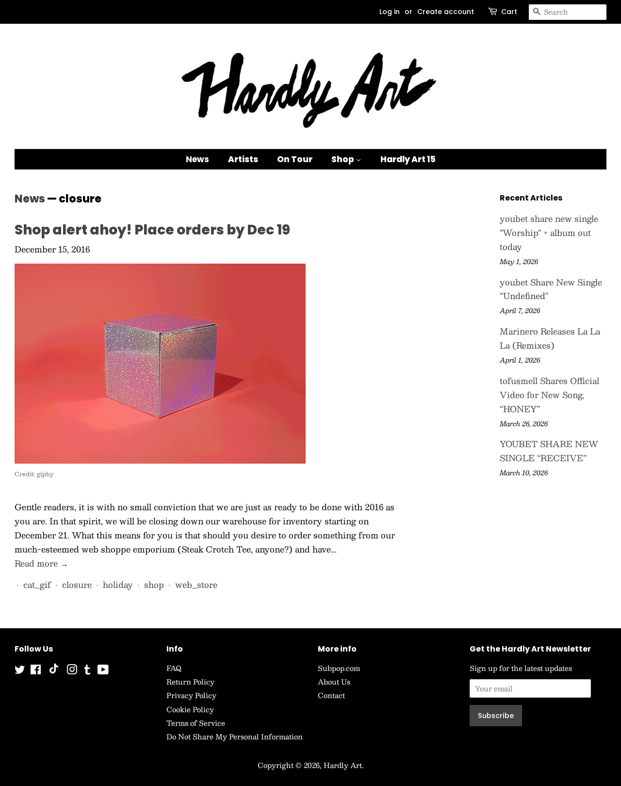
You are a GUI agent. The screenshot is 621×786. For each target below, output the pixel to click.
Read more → (41, 563)
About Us (334, 681)
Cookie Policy (190, 709)
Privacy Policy (191, 695)
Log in (389, 12)
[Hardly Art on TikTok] (54, 671)
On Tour (294, 159)
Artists (243, 159)
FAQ (173, 668)
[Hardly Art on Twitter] (20, 671)
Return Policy (190, 681)
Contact (331, 695)
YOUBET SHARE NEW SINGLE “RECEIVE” (549, 451)
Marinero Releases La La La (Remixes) (550, 338)
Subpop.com (339, 668)
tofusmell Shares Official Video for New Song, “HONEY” (549, 395)
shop (154, 584)
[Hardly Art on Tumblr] (87, 671)
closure (77, 584)
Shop (343, 159)
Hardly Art (343, 765)
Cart (509, 12)
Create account (445, 12)
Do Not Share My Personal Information (234, 736)
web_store (196, 584)
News (197, 159)
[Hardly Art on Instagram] (71, 671)
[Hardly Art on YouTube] (103, 671)
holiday (118, 584)
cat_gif (37, 584)
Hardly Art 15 (408, 159)
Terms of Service (195, 723)
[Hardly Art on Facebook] (35, 671)
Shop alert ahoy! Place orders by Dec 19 (152, 229)
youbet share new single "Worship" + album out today (549, 232)
